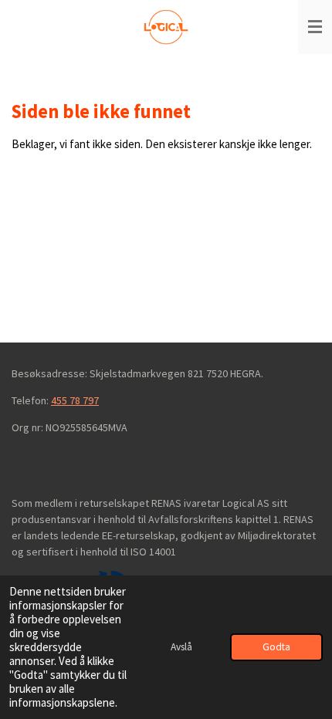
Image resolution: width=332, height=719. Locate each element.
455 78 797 (75, 400)
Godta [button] (276, 646)
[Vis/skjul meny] (315, 27)
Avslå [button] (181, 646)
